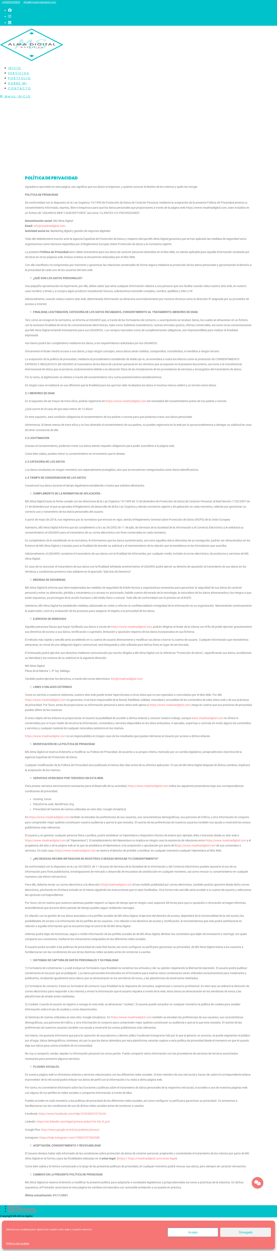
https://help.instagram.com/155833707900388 (69, 1137)
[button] (257, 1182)
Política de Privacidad (21, 1208)
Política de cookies (17, 1243)
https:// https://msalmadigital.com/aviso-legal (147, 1158)
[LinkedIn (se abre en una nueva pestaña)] (9, 22)
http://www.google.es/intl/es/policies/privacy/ (70, 1129)
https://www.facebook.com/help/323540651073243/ (72, 1113)
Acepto (193, 1232)
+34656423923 (10, 2)
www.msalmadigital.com (207, 718)
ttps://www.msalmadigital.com (196, 845)
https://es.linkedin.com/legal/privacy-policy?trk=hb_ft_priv (73, 1121)
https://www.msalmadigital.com (126, 401)
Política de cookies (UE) (22, 1211)
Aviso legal (15, 1206)
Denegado (245, 1232)
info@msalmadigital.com (40, 2)
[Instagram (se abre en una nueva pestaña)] (9, 16)
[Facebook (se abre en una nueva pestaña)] (10, 10)
